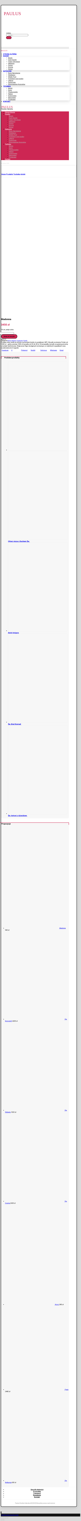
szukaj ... (9, 33)
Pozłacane (20, 340)
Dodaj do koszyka (9, 336)
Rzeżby (25, 340)
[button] (8, 37)
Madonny (13, 340)
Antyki (9, 340)
